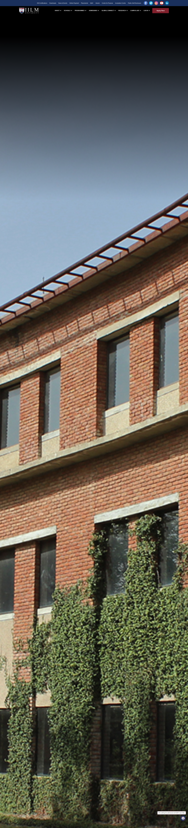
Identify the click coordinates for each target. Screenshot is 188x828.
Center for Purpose (107, 3)
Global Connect (108, 10)
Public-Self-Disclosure (134, 3)
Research (122, 10)
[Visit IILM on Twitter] (151, 3)
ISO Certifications (42, 3)
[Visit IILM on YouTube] (162, 3)
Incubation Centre (120, 3)
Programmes (79, 10)
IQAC (91, 3)
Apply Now (161, 10)
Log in (146, 10)
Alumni (98, 3)
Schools (67, 10)
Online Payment (74, 3)
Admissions (93, 10)
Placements (84, 3)
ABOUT (57, 10)
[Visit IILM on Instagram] (156, 3)
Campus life (134, 10)
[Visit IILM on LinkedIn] (167, 3)
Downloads (52, 3)
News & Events (62, 3)
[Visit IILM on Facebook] (146, 3)
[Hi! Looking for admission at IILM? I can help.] (183, 818)
